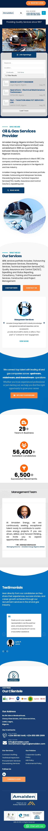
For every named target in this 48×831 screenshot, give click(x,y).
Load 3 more (24, 111)
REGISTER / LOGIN (37, 3)
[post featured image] (24, 309)
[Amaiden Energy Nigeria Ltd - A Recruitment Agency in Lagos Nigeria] (8, 13)
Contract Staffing (9, 754)
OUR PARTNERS (11, 288)
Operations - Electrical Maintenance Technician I (27, 91)
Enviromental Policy (34, 763)
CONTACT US (31, 288)
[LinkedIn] (21, 13)
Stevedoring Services (24, 319)
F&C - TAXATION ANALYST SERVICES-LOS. (27, 101)
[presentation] (4, 323)
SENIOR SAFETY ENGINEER (21, 82)
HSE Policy (30, 760)
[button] (3, 651)
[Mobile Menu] (44, 13)
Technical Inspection (10, 757)
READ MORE (14, 190)
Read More (23, 45)
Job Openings (25, 55)
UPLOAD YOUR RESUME (25, 395)
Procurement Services (11, 761)
